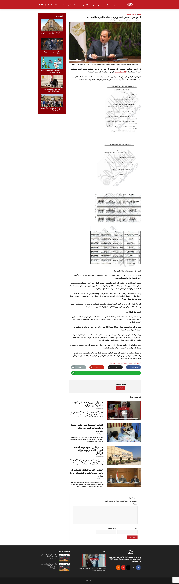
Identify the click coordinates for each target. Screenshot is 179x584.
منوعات (93, 5)
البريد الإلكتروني (111, 528)
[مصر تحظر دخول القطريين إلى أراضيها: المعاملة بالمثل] (52, 81)
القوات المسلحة (120, 72)
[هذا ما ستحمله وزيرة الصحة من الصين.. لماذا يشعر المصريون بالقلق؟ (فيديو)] (89, 560)
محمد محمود (122, 20)
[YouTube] (123, 567)
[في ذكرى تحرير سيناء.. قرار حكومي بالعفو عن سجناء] (52, 100)
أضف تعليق (128, 20)
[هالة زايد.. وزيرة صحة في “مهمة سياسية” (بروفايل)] (124, 410)
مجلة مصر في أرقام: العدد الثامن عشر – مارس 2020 (49, 555)
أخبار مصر (134, 14)
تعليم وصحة (84, 5)
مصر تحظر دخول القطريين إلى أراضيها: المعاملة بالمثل (52, 90)
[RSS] (118, 567)
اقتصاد (107, 5)
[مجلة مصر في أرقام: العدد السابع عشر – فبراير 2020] (64, 567)
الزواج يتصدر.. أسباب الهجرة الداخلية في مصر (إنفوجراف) (50, 71)
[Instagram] (128, 567)
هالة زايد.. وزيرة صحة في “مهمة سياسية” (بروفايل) (87, 404)
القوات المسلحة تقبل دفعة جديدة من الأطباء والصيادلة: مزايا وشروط (87, 427)
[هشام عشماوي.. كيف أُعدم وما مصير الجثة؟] (52, 44)
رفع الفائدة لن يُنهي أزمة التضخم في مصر (50, 33)
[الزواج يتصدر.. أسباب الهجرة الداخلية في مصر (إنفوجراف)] (52, 63)
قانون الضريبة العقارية (122, 363)
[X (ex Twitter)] (133, 567)
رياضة (76, 5)
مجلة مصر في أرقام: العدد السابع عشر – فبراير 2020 (49, 564)
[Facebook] (138, 567)
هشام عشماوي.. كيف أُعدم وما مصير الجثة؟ (50, 52)
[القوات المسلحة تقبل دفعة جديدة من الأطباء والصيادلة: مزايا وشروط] (124, 432)
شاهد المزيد (121, 388)
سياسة (114, 5)
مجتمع (100, 5)
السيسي (139, 363)
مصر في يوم (83, 580)
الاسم (136, 528)
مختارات (129, 14)
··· (63, 5)
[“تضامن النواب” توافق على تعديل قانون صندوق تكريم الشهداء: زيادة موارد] (124, 477)
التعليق (135, 504)
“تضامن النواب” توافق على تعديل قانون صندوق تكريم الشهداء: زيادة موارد (86, 472)
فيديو (69, 5)
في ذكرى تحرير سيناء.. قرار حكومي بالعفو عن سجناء (50, 109)
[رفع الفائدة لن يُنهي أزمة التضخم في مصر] (52, 25)
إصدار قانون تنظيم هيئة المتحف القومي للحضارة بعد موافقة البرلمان (88, 450)
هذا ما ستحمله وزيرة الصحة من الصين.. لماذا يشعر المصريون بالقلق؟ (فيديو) (92, 569)
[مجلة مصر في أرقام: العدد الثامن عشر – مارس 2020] (64, 557)
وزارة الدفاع (112, 363)
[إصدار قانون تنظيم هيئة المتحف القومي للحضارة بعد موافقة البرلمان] (124, 455)
